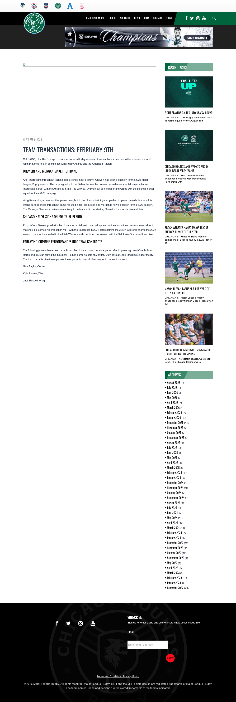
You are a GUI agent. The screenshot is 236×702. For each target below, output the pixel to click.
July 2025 (172, 448)
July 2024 (172, 508)
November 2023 (175, 548)
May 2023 (172, 563)
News (137, 18)
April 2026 (172, 402)
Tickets (112, 18)
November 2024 (175, 488)
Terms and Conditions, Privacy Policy (118, 676)
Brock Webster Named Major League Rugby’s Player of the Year (186, 230)
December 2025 (175, 423)
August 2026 (173, 382)
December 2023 (175, 543)
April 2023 (172, 568)
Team (146, 18)
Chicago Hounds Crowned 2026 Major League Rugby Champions (188, 352)
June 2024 (172, 513)
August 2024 (173, 503)
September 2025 (175, 438)
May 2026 (172, 397)
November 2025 (175, 428)
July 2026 (172, 387)
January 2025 (174, 478)
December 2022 (175, 588)
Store (169, 18)
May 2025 (172, 458)
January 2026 (174, 418)
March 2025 (173, 468)
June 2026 (172, 392)
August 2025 (173, 443)
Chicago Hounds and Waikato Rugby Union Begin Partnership (186, 168)
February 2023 (174, 578)
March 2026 (173, 408)
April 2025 (172, 463)
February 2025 (174, 473)
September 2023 (175, 558)
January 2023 (174, 583)
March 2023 (173, 573)
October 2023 (174, 553)
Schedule (125, 18)
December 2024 (175, 483)
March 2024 (173, 528)
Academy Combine (95, 18)
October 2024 (174, 493)
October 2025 (174, 433)
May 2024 (172, 518)
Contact (157, 18)
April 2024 (172, 523)
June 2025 (172, 453)
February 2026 (174, 413)
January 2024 (174, 538)
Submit (170, 658)
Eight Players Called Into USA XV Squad (189, 113)
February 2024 (174, 533)
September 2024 (175, 498)
